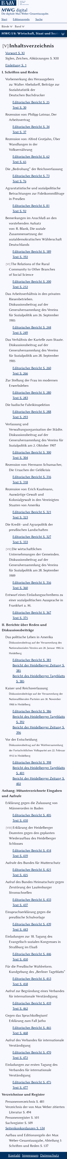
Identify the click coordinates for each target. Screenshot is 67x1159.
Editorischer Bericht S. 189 (32, 251)
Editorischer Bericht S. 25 (31, 102)
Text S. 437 (20, 905)
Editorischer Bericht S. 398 (32, 762)
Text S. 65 (19, 162)
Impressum (30, 1155)
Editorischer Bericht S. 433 (32, 900)
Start (4, 19)
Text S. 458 (20, 984)
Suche (39, 19)
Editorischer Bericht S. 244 (32, 327)
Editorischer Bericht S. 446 (32, 954)
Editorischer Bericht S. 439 (32, 924)
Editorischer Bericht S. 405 (32, 815)
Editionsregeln (21, 19)
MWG (14, 10)
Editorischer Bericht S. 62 (31, 156)
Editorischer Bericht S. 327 (32, 537)
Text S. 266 (20, 373)
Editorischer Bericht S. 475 (32, 1082)
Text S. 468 (20, 1033)
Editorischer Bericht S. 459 (32, 1003)
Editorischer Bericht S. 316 (32, 477)
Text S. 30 (19, 107)
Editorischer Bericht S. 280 (32, 392)
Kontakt (14, 1155)
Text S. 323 (20, 517)
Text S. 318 (20, 482)
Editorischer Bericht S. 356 (32, 582)
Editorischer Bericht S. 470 (32, 1052)
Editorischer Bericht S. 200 (32, 281)
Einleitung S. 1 (15, 65)
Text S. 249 (20, 333)
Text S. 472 (20, 1058)
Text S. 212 (20, 287)
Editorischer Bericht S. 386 (32, 711)
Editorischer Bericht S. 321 (32, 512)
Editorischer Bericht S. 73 (31, 176)
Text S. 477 (20, 1087)
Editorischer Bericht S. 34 (31, 127)
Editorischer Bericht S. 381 (32, 660)
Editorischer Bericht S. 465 (32, 1028)
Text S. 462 (20, 1008)
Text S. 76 (19, 181)
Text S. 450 (20, 959)
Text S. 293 (20, 417)
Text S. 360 (20, 588)
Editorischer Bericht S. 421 (32, 870)
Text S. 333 (20, 542)
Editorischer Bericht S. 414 (32, 850)
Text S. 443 (20, 929)
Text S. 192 (20, 257)
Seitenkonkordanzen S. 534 (25, 1128)
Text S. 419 (20, 856)
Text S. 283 (20, 398)
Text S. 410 (20, 820)
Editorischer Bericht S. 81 (31, 206)
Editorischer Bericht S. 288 (32, 412)
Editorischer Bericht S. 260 (32, 368)
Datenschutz (49, 1155)
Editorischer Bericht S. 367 (32, 612)
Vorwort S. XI (15, 53)
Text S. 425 (20, 875)
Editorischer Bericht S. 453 (32, 979)
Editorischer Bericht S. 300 (32, 452)
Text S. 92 (19, 211)
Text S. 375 (20, 618)
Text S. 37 (19, 132)
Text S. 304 (20, 458)
